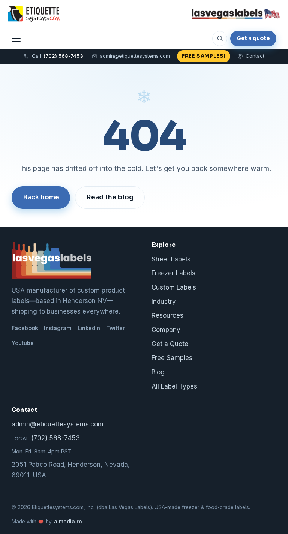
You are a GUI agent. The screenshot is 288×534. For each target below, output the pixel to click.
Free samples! (204, 56)
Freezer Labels (173, 273)
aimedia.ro (68, 522)
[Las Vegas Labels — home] (34, 14)
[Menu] (16, 39)
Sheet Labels (171, 259)
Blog (158, 372)
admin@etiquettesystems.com (135, 56)
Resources (167, 315)
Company (166, 329)
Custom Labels (174, 287)
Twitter (115, 328)
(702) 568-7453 (46, 438)
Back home (41, 197)
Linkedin (89, 328)
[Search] (219, 38)
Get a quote (253, 38)
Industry (164, 301)
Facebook (25, 328)
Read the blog (110, 197)
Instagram (58, 328)
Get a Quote (170, 344)
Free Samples (172, 358)
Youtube (23, 343)
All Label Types (174, 386)
